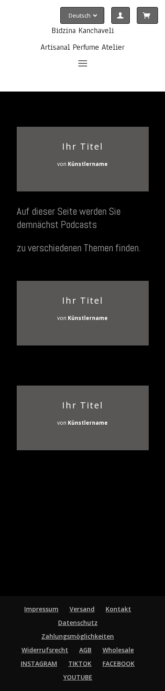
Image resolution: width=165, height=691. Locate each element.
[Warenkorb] (147, 15)
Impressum (41, 609)
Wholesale (118, 650)
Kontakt (118, 609)
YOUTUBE (77, 677)
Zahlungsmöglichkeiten (77, 636)
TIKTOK (80, 663)
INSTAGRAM (39, 663)
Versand (82, 609)
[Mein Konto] (120, 15)
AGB (85, 650)
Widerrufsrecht (45, 650)
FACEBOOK (119, 663)
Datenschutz (78, 622)
